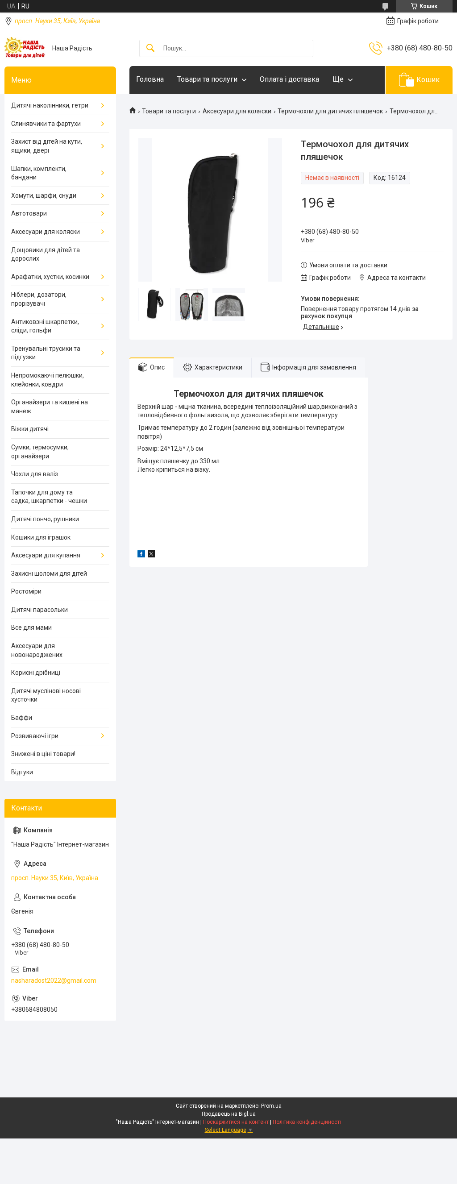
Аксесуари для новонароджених (36, 650)
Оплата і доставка (289, 79)
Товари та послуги (207, 79)
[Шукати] (150, 48)
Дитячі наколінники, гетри (49, 105)
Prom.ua (271, 1106)
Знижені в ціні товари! (43, 753)
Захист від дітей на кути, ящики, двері (46, 146)
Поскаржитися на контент (236, 1122)
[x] (151, 555)
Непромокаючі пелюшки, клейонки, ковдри (47, 380)
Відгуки (22, 772)
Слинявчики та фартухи (46, 123)
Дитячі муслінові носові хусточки (46, 695)
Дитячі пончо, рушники (45, 519)
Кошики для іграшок (41, 537)
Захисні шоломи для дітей (49, 573)
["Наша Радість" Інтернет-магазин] (25, 48)
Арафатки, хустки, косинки (50, 276)
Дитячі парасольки (39, 609)
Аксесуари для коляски (237, 111)
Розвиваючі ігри (34, 735)
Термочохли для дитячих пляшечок (330, 111)
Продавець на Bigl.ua (229, 1114)
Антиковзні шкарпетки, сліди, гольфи (45, 326)
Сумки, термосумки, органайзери (40, 452)
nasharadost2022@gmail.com (53, 980)
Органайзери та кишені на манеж (49, 407)
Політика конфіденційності (307, 1122)
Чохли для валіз (34, 474)
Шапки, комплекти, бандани (38, 173)
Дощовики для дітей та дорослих (45, 254)
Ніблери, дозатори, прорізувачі (38, 299)
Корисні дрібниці (35, 672)
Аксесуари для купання (45, 555)
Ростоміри (26, 591)
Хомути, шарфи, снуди (43, 195)
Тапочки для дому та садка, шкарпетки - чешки (49, 497)
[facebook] (141, 555)
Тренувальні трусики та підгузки (45, 353)
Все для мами (31, 627)
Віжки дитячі (30, 428)
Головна (150, 79)
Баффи (21, 717)
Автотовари (29, 213)
